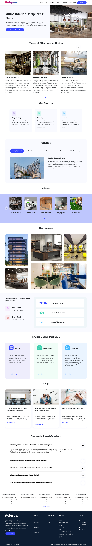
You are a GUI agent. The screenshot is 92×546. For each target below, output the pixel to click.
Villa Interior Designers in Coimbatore (46, 503)
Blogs (74, 2)
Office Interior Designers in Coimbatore (82, 503)
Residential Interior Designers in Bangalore (10, 499)
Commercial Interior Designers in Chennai (63, 501)
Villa (35, 525)
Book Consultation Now (15, 30)
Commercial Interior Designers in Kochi (63, 497)
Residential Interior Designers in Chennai (10, 501)
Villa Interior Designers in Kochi (45, 497)
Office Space (37, 532)
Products (64, 2)
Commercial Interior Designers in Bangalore (64, 499)
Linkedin (84, 520)
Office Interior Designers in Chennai (82, 501)
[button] (45, 97)
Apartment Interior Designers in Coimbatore (29, 503)
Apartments (36, 527)
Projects (58, 2)
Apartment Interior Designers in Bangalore (29, 499)
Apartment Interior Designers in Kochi (28, 497)
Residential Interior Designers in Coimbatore (10, 503)
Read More (10, 422)
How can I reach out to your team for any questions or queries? (31, 482)
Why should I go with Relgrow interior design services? (28, 460)
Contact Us (81, 2)
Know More (12, 374)
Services (52, 2)
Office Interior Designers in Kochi (81, 497)
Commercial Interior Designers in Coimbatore (64, 503)
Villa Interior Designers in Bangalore (46, 499)
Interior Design (37, 520)
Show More (46, 506)
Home (41, 2)
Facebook (84, 524)
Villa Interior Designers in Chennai (46, 501)
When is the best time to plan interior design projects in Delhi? (31, 468)
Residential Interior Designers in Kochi (9, 497)
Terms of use (17, 544)
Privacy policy (8, 544)
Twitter (83, 529)
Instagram (84, 527)
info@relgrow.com (63, 527)
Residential (36, 522)
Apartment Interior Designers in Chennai (29, 501)
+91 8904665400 (63, 522)
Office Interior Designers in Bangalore (82, 499)
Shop (70, 2)
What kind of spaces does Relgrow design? (24, 475)
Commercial (37, 530)
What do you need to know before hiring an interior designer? (31, 445)
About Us (50, 520)
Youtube (84, 522)
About (46, 2)
